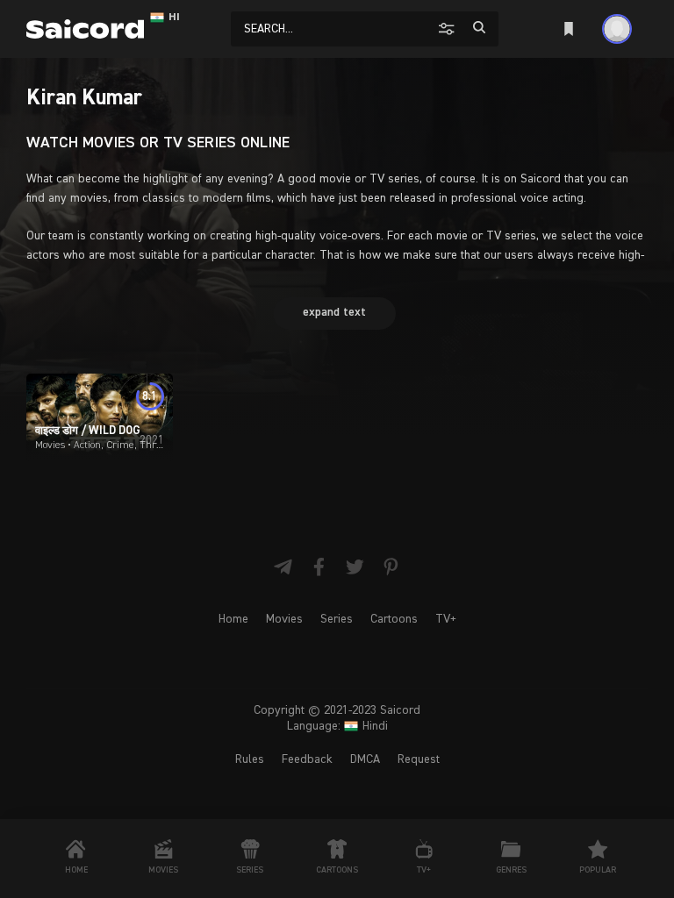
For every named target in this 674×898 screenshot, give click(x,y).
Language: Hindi (337, 726)
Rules (249, 759)
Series (336, 619)
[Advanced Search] (449, 28)
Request (419, 759)
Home (233, 619)
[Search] (479, 27)
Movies (284, 619)
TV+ (445, 619)
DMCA (365, 759)
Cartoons (394, 619)
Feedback (307, 759)
